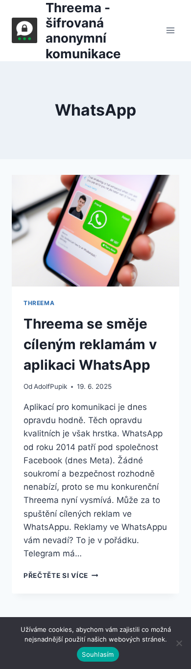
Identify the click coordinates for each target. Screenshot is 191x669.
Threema (39, 303)
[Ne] (179, 643)
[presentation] (95, 231)
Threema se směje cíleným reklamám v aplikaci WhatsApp (90, 344)
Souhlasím (98, 654)
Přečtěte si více (61, 575)
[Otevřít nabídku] (170, 30)
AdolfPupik (50, 386)
